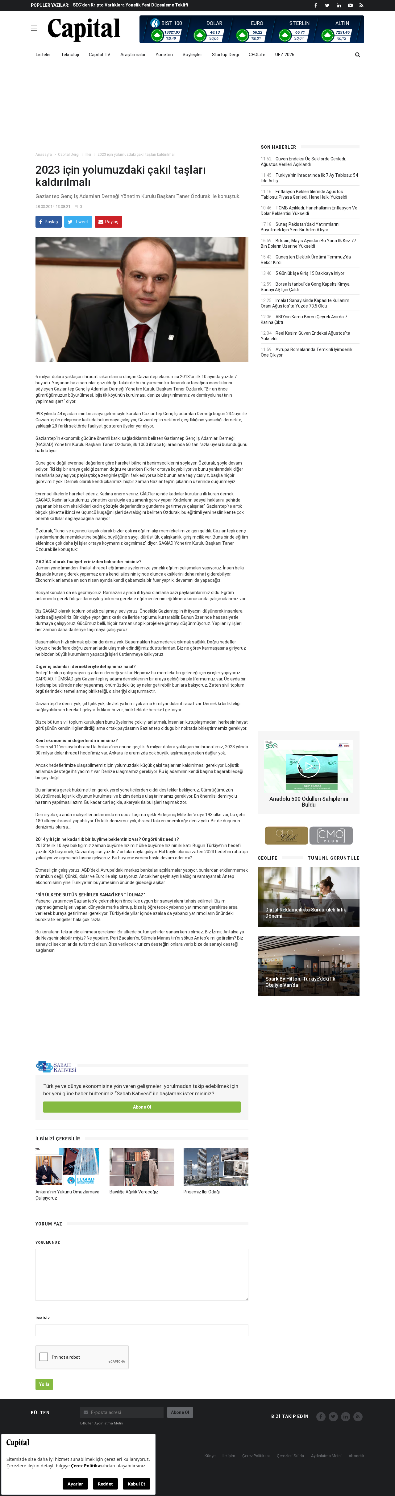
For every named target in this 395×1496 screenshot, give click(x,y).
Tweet (81, 221)
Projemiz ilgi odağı (202, 1191)
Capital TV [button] (99, 54)
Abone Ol (142, 1107)
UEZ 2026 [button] (284, 54)
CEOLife (257, 54)
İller (88, 154)
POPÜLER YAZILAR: (50, 5)
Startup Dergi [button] (225, 54)
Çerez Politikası (256, 1455)
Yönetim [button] (164, 54)
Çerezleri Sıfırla (290, 1455)
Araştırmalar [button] (133, 54)
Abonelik (356, 1455)
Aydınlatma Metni (326, 1455)
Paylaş (51, 221)
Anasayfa (43, 154)
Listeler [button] (43, 54)
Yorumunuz (47, 1243)
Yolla (44, 1384)
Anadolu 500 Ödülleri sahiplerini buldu (308, 802)
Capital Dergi (68, 154)
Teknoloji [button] (70, 54)
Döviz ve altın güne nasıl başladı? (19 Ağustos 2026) (127, 5)
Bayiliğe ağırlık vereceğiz (134, 1191)
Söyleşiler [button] (192, 54)
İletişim (228, 1455)
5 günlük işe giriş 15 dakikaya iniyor (310, 273)
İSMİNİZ (42, 1318)
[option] (161, 5)
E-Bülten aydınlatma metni (101, 1423)
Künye (210, 1455)
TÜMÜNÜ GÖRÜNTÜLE (334, 858)
